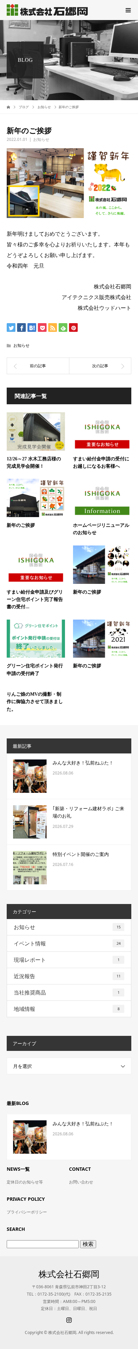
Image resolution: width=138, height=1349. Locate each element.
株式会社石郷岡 (69, 1274)
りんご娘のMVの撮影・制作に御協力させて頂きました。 (35, 702)
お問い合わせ (81, 1182)
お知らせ (41, 139)
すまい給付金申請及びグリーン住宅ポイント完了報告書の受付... (35, 600)
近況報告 (67, 976)
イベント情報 (67, 943)
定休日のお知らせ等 (25, 1182)
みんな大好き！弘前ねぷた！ (83, 762)
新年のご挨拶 (21, 525)
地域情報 (67, 1009)
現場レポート (67, 959)
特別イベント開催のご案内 (81, 854)
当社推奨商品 (67, 992)
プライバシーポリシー (27, 1212)
